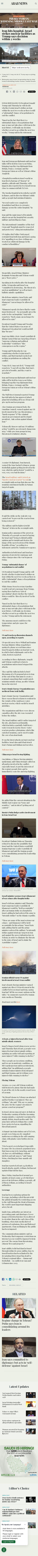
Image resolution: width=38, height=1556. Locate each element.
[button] (19, 53)
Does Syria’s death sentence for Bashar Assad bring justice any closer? (13, 1500)
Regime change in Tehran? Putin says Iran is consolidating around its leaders (17, 1325)
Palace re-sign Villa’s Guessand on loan (10, 1412)
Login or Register (8, 1541)
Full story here (7, 947)
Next (35, 53)
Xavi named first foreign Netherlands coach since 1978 (11, 1395)
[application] (19, 53)
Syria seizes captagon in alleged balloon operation (12, 1421)
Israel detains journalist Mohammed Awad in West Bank (12, 1404)
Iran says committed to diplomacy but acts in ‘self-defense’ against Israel (17, 1362)
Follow (32, 91)
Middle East (6, 1495)
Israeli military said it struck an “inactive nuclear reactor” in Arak (16, 478)
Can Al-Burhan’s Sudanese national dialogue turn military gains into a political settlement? (13, 1512)
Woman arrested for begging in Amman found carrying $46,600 (13, 1431)
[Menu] (2, 3)
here (18, 1002)
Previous (2, 53)
